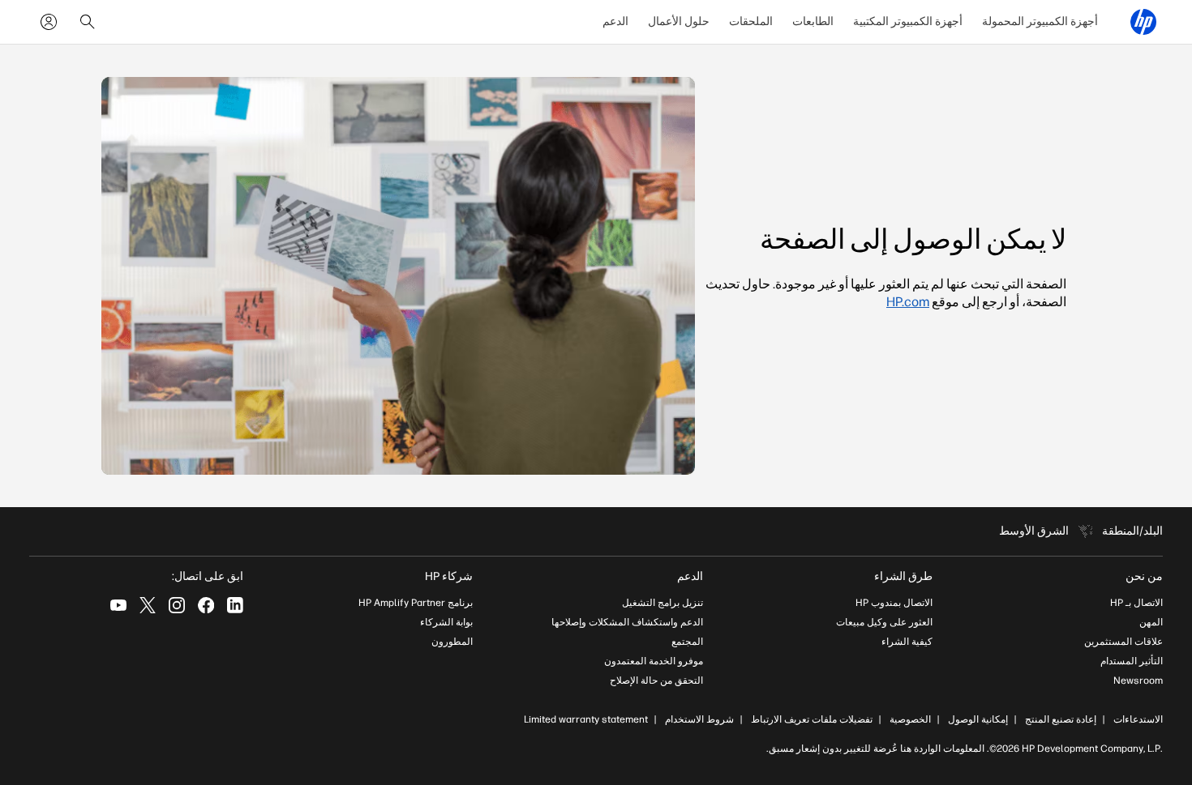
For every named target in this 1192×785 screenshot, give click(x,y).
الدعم (615, 21)
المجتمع (687, 641)
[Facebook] (206, 605)
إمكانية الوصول (978, 719)
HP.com (907, 301)
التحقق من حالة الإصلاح (656, 680)
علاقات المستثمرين (1123, 641)
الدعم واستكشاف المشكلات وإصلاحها (627, 622)
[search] (87, 21)
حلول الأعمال (679, 21)
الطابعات (813, 21)
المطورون (452, 641)
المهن (1151, 622)
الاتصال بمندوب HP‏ (894, 602)
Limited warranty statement (586, 719)
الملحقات (751, 21)
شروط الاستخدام (699, 719)
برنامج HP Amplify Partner (415, 602)
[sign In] (48, 21)
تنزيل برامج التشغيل (662, 602)
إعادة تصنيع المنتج (1060, 719)
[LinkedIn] (235, 605)
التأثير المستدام (1131, 661)
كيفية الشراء (907, 641)
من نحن (1144, 576)
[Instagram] (177, 605)
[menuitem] (1040, 21)
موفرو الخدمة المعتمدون (653, 661)
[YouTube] (118, 605)
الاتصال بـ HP (1136, 602)
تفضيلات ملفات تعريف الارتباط (812, 719)
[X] (147, 605)
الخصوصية (910, 719)
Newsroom (1138, 680)
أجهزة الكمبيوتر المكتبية (908, 21)
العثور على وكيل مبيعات (884, 622)
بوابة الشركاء (446, 622)
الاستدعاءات (1138, 719)
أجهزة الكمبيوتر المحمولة (1040, 21)
